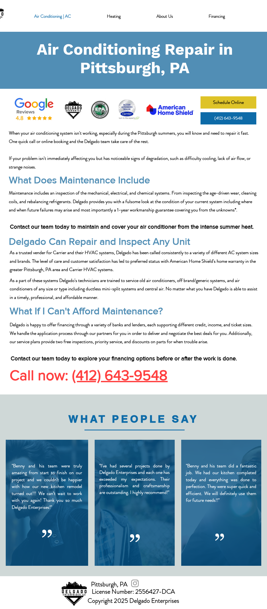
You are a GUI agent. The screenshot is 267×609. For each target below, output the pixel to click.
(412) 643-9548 (120, 375)
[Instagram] (135, 583)
